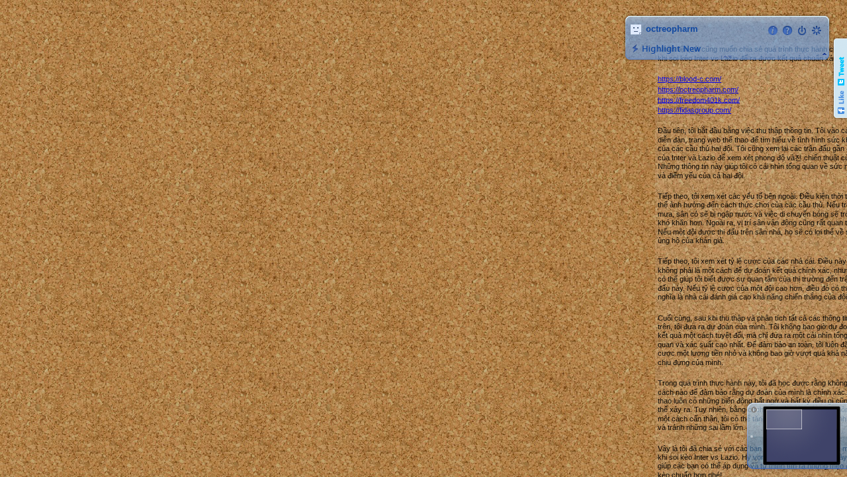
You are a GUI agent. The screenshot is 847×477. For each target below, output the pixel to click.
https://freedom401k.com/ (699, 99)
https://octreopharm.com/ (698, 89)
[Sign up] (816, 30)
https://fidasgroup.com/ (694, 110)
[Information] (773, 30)
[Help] (787, 30)
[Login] (802, 30)
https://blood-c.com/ (689, 79)
